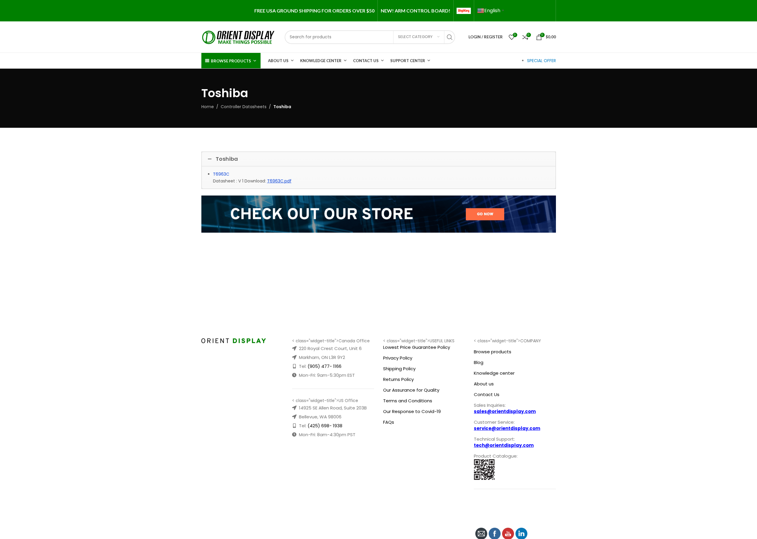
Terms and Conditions (407, 401)
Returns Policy (398, 379)
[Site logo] (238, 37)
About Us (278, 60)
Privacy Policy (397, 358)
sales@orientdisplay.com (505, 411)
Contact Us (366, 60)
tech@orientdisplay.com (504, 445)
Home (207, 107)
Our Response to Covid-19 (412, 411)
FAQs (388, 422)
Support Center (407, 60)
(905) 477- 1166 (324, 366)
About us (484, 384)
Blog (478, 362)
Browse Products (231, 61)
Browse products (492, 352)
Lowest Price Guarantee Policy (416, 347)
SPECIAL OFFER (541, 61)
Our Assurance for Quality (411, 390)
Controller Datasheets (244, 107)
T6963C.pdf (279, 181)
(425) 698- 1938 (325, 426)
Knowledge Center (320, 60)
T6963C (221, 174)
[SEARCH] (451, 37)
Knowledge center (494, 373)
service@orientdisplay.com (507, 428)
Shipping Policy (399, 368)
